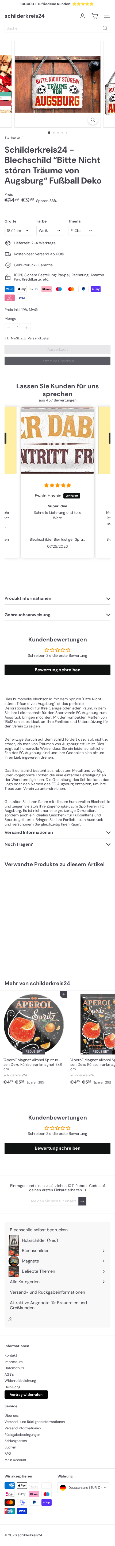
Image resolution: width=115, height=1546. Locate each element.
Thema (74, 221)
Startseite (12, 137)
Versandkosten (39, 338)
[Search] (105, 28)
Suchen (10, 1447)
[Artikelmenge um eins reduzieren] (9, 327)
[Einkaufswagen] (95, 16)
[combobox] (57, 28)
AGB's (9, 1374)
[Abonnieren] (82, 1201)
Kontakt (11, 1355)
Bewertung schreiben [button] (57, 670)
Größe (10, 221)
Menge (10, 318)
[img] (56, 485)
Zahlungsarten (16, 1441)
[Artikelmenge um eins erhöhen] (26, 327)
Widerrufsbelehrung (20, 1380)
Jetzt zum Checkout (57, 360)
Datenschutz (14, 1368)
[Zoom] (93, 120)
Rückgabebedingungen (22, 1434)
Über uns (12, 1415)
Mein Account (15, 1460)
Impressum (14, 1362)
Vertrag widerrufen (26, 1394)
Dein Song (12, 1387)
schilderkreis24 (25, 16)
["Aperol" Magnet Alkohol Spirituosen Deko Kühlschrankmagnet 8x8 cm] (33, 1039)
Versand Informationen (23, 1428)
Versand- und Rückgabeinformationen (35, 1421)
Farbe (41, 221)
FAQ (8, 1453)
